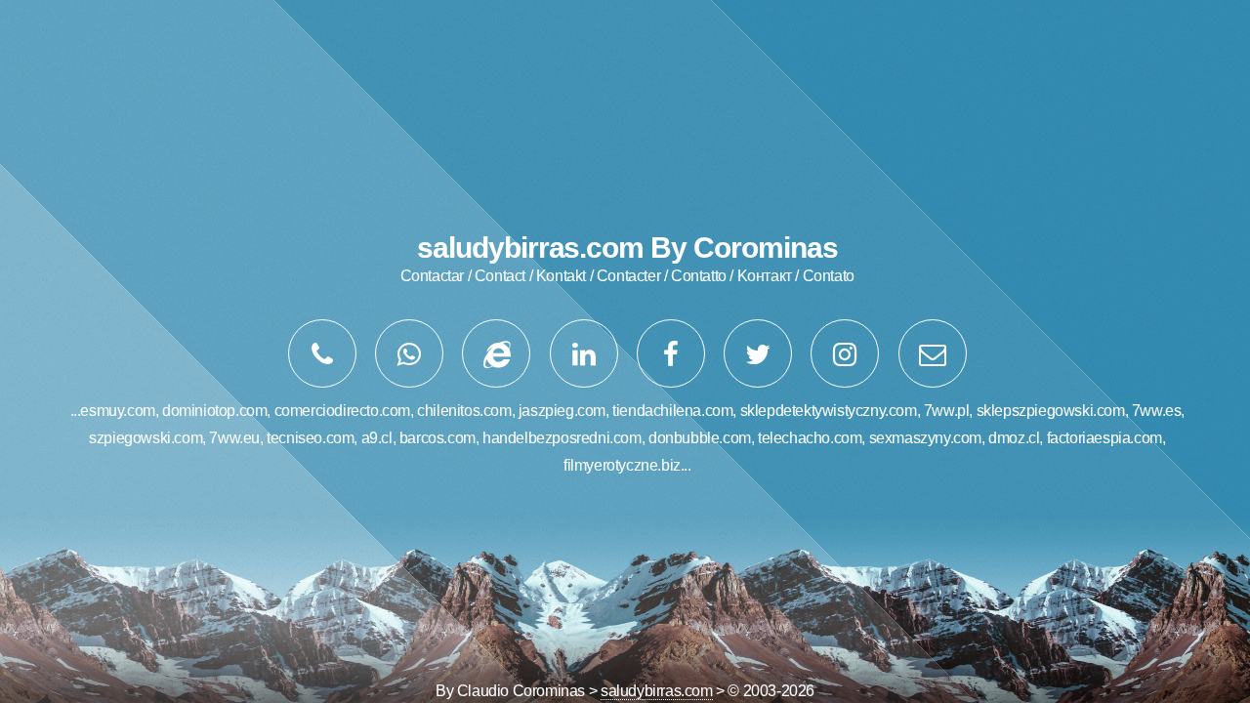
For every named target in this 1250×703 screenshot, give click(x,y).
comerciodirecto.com (342, 410)
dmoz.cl (1013, 438)
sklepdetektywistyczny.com (828, 410)
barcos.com (437, 438)
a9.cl (377, 438)
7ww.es (1157, 410)
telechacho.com (809, 438)
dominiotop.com (214, 410)
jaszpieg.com (562, 410)
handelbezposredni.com (562, 438)
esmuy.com (117, 410)
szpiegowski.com (145, 438)
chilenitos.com (464, 410)
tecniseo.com (310, 438)
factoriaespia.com (1104, 438)
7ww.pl (947, 410)
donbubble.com (699, 438)
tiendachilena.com (672, 410)
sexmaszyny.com (925, 438)
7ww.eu (234, 438)
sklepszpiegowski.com (1051, 410)
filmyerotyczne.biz (622, 465)
